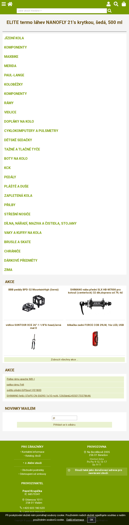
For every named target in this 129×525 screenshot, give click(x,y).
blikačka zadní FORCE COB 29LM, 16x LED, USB (95, 325)
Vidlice (10, 112)
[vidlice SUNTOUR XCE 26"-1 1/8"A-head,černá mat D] (33, 341)
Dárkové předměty (20, 260)
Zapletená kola (18, 196)
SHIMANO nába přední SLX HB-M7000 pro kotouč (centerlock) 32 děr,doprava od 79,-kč (95, 291)
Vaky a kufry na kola (22, 233)
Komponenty (15, 47)
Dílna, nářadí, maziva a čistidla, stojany (40, 223)
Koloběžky (13, 84)
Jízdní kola (14, 38)
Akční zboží (35, 463)
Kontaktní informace (33, 451)
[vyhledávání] (118, 4)
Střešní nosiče (17, 214)
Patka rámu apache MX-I (21, 379)
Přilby (9, 205)
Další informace (75, 519)
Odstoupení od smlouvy (33, 473)
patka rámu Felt (15, 384)
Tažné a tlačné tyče (22, 149)
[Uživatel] (110, 4)
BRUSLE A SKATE (17, 242)
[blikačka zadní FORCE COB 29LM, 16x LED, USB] (95, 338)
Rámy (9, 103)
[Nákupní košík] (125, 4)
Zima (8, 270)
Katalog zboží (33, 455)
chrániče (12, 251)
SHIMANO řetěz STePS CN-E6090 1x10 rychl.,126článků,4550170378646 (49, 395)
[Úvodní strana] (11, 4)
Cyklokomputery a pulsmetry (31, 131)
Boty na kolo (16, 159)
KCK (7, 168)
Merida (10, 66)
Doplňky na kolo (19, 121)
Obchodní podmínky (33, 470)
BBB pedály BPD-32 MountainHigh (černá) (33, 289)
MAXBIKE (11, 57)
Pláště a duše (16, 186)
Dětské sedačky (18, 140)
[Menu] (3, 4)
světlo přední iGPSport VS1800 (24, 390)
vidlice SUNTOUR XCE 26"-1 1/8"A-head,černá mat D (33, 326)
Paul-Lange (14, 75)
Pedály (10, 177)
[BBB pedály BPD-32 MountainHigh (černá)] (33, 303)
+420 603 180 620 (34, 507)
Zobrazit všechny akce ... (64, 359)
